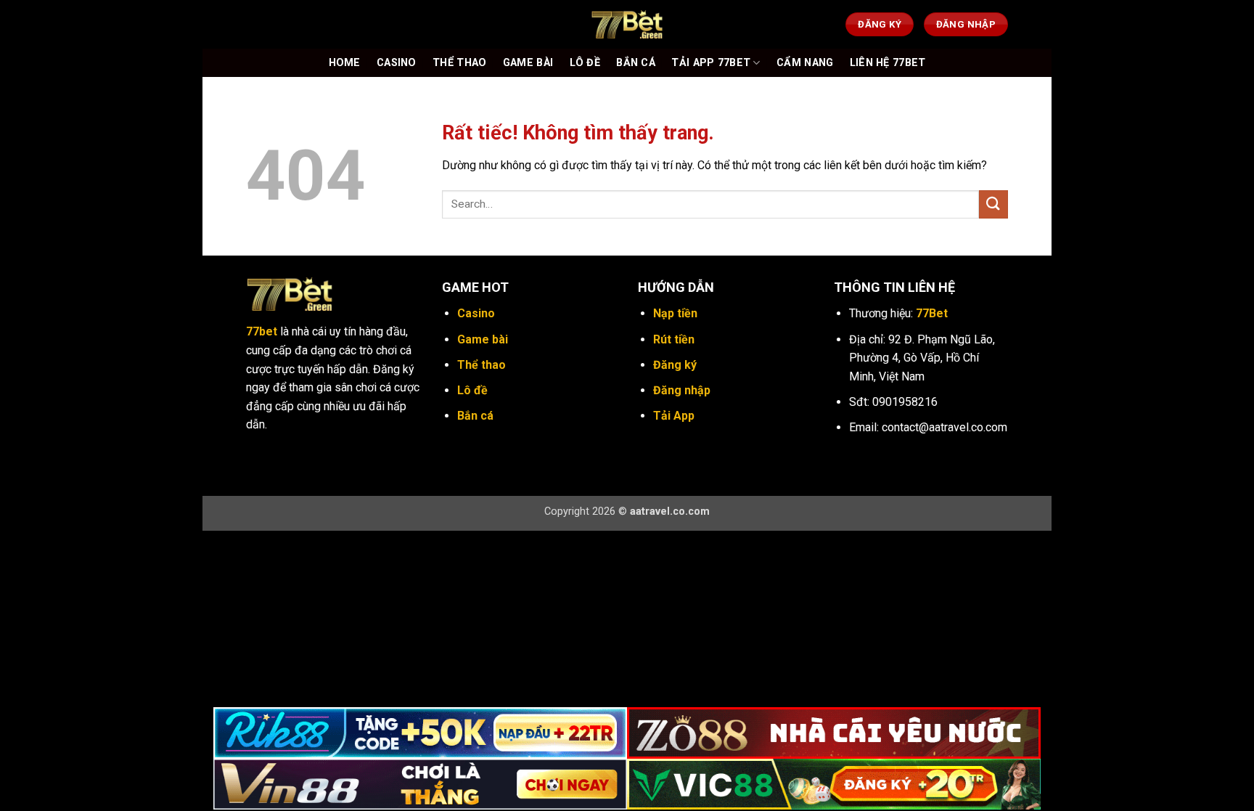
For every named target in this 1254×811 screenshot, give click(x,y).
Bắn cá (475, 416)
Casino (397, 63)
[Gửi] (993, 204)
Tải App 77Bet (710, 63)
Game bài (482, 339)
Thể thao (481, 365)
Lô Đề (585, 63)
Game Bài (528, 63)
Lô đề (472, 390)
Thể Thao (459, 63)
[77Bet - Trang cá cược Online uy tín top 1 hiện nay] (627, 24)
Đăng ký (675, 365)
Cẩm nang (804, 63)
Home (345, 63)
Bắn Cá (635, 63)
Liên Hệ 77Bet (888, 63)
